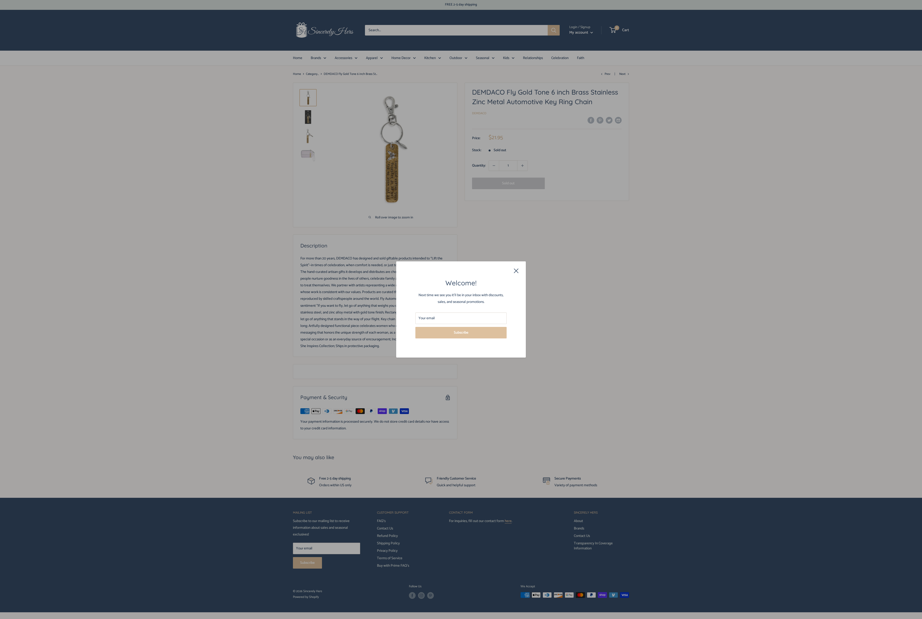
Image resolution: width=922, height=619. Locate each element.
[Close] (516, 270)
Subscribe (461, 333)
